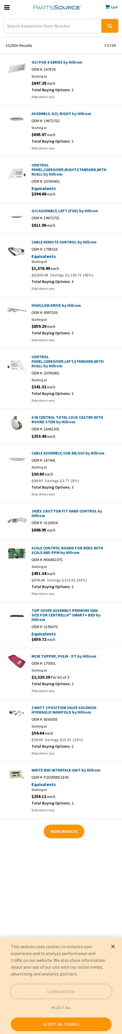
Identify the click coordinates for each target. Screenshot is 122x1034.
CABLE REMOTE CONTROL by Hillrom (63, 242)
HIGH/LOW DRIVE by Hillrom (56, 305)
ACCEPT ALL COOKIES (61, 1024)
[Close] (113, 946)
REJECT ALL (61, 1007)
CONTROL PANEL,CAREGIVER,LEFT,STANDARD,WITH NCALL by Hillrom (67, 361)
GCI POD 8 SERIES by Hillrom (56, 62)
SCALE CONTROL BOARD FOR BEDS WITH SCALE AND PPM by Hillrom (67, 550)
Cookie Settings (61, 991)
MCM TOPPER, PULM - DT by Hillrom (63, 656)
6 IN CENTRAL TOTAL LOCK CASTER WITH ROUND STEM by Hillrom (67, 419)
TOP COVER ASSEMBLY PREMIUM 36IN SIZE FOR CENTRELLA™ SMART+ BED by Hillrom (65, 615)
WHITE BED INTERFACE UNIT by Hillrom (65, 770)
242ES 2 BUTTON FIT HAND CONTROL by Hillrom (66, 513)
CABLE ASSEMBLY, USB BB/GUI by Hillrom (67, 453)
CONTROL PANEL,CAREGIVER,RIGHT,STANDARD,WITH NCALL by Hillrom (68, 169)
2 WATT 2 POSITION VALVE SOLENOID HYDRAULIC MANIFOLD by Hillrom (63, 709)
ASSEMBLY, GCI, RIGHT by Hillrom (61, 113)
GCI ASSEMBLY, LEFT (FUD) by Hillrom (64, 211)
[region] (61, 985)
